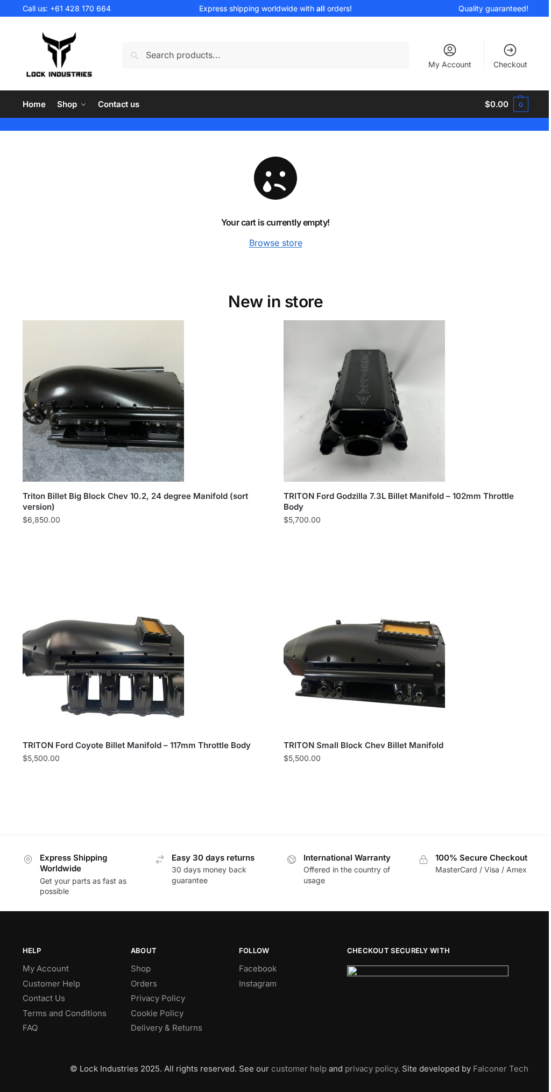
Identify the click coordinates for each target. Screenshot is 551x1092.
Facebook (258, 968)
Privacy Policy (158, 998)
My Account (449, 64)
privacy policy (371, 1068)
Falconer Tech (500, 1068)
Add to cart (145, 542)
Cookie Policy (157, 1013)
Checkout (510, 64)
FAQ (30, 1028)
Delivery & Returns (166, 1028)
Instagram (258, 983)
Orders (144, 983)
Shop (141, 968)
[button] (506, 104)
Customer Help (51, 983)
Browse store (275, 242)
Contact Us (44, 998)
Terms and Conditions (65, 1013)
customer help (299, 1068)
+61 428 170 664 (80, 8)
